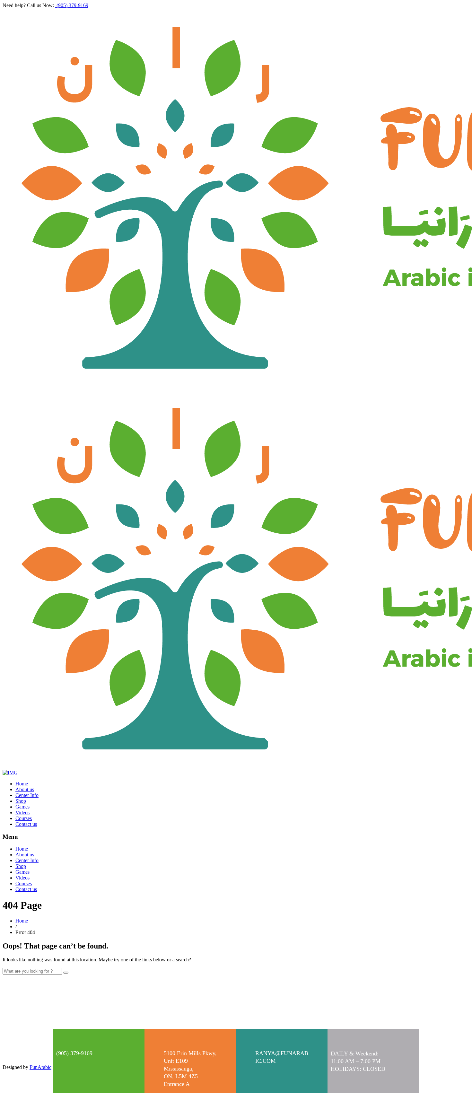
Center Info (27, 795)
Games (22, 806)
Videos (22, 812)
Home (21, 783)
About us (24, 789)
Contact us (26, 824)
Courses (23, 818)
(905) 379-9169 (71, 5)
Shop (20, 801)
